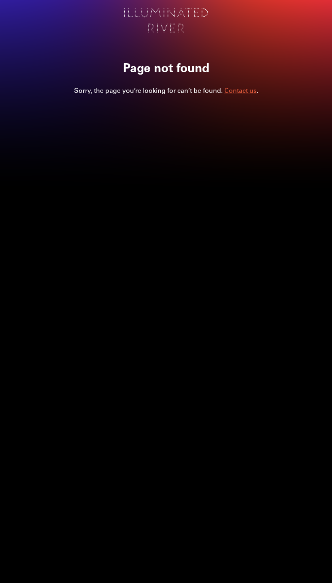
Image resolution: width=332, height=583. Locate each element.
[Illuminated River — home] (166, 20)
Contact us (240, 90)
